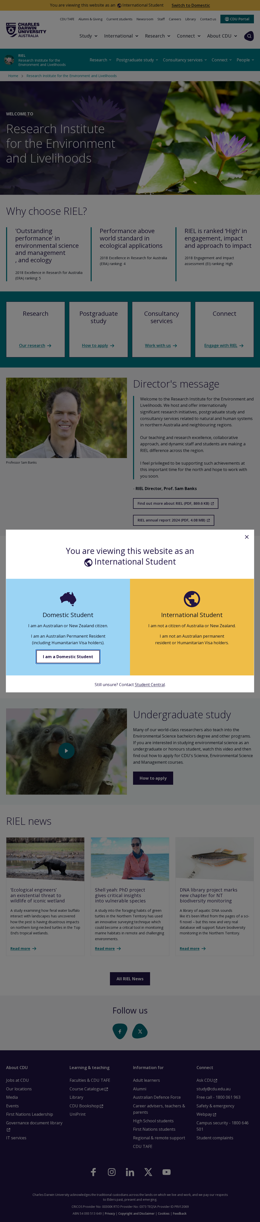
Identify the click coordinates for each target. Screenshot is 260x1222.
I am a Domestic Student (68, 656)
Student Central (150, 684)
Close (247, 537)
